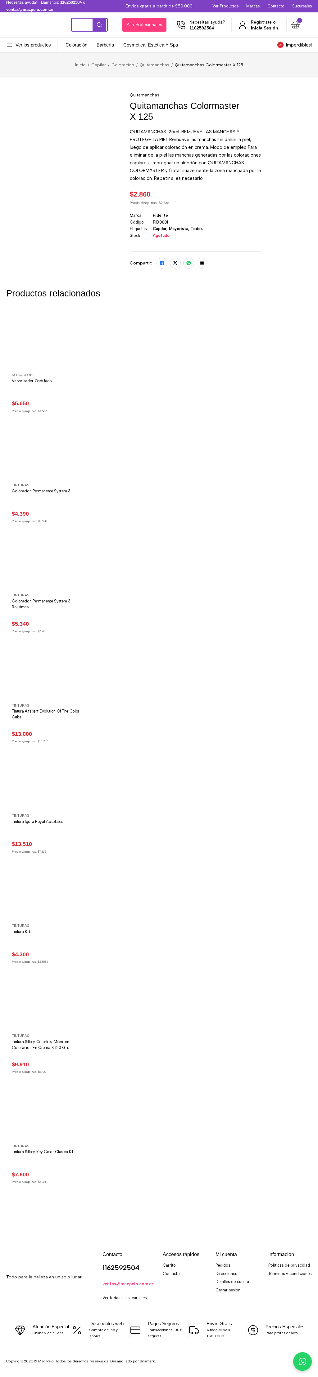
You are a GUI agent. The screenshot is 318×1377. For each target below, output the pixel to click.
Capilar (98, 64)
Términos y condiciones (289, 1273)
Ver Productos (225, 6)
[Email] (202, 263)
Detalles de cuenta (232, 1281)
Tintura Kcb (21, 931)
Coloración (76, 45)
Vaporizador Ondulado (32, 381)
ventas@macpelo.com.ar (127, 1283)
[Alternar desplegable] (9, 45)
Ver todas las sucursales (124, 1297)
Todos (197, 228)
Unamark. (148, 1361)
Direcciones (226, 1273)
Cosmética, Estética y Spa (150, 45)
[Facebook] (162, 263)
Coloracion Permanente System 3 (41, 491)
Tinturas (20, 485)
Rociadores (23, 375)
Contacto (275, 6)
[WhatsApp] (188, 263)
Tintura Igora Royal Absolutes (37, 821)
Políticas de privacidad (289, 1265)
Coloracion (122, 64)
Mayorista (178, 228)
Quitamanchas (154, 64)
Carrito (169, 1265)
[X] (175, 263)
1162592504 (120, 1268)
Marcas (253, 6)
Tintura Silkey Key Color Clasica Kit (42, 1151)
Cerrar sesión (228, 1290)
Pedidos (223, 1265)
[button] (300, 25)
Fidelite (160, 215)
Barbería (105, 45)
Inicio (80, 64)
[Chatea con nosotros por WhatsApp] (302, 1361)
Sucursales (302, 6)
